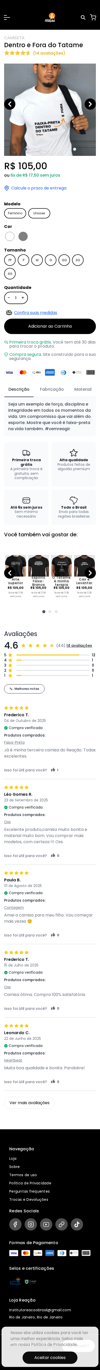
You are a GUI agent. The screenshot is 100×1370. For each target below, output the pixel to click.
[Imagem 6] (56, 149)
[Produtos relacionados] (43, 611)
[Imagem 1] (25, 149)
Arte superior (15, 581)
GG (64, 260)
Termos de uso (23, 1174)
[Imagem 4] (43, 149)
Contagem (14, 907)
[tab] (19, 389)
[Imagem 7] (62, 149)
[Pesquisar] (84, 17)
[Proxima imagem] (90, 104)
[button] (7, 17)
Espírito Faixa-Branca (38, 581)
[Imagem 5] (50, 149)
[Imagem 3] (37, 149)
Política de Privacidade (30, 1183)
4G (10, 273)
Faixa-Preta (14, 742)
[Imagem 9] (74, 149)
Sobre (14, 1166)
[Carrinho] (93, 17)
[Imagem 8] (68, 149)
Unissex (39, 213)
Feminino (15, 213)
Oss (7, 821)
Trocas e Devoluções (28, 1199)
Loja (12, 1158)
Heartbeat (13, 1060)
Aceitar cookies (50, 1358)
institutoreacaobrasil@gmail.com (40, 1310)
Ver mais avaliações (29, 1103)
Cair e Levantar (84, 581)
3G (78, 260)
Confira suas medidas (35, 313)
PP (10, 260)
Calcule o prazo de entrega (38, 188)
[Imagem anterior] (9, 104)
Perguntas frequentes (29, 1191)
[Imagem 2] (31, 149)
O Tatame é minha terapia (61, 581)
